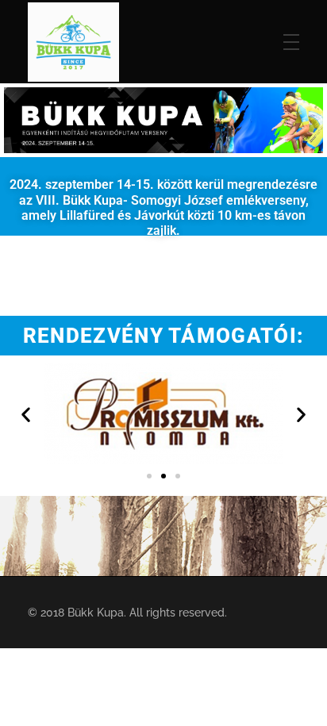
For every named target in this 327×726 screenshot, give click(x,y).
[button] (26, 414)
